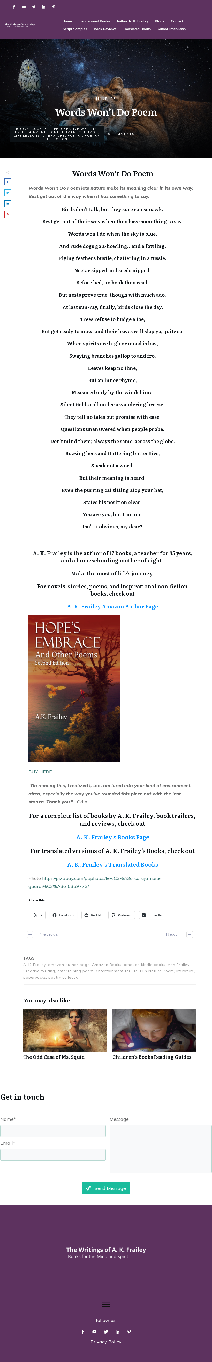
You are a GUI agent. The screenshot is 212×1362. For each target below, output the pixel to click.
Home (53, 132)
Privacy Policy (106, 1342)
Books (22, 129)
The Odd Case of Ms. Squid (65, 1037)
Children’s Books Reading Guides (154, 1037)
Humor (91, 132)
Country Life (45, 129)
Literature (53, 136)
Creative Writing (79, 129)
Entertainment (30, 132)
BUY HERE (40, 772)
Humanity (71, 132)
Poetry (75, 136)
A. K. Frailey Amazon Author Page (112, 606)
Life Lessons (27, 136)
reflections (57, 139)
